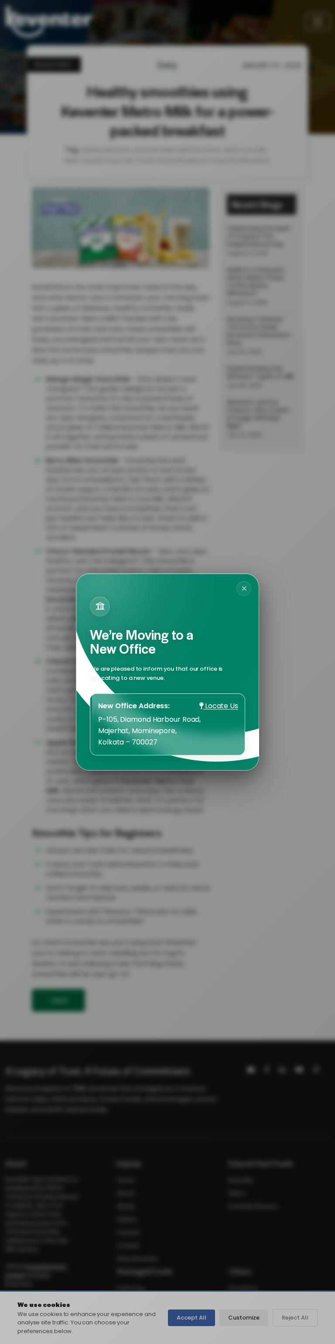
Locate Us (220, 706)
